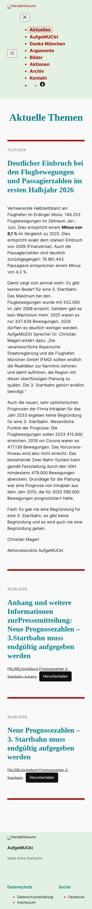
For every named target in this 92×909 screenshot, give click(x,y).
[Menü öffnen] (12, 53)
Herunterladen (55, 676)
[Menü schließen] (25, 17)
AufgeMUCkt (20, 847)
